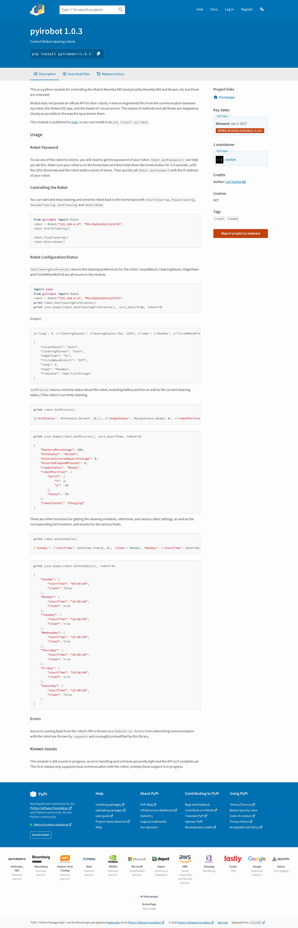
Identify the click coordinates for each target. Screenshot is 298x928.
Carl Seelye (233, 181)
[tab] (44, 74)
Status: (51, 825)
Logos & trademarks (153, 821)
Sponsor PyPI (194, 821)
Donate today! (40, 835)
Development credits (199, 827)
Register (247, 9)
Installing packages (108, 804)
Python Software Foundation (49, 808)
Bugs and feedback (197, 804)
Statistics (146, 816)
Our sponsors (149, 827)
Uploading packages (109, 810)
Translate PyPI (194, 816)
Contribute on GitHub (199, 810)
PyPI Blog (146, 804)
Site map (223, 923)
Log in (229, 9)
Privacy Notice (239, 821)
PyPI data (222, 116)
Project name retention (111, 821)
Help (200, 9)
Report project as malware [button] (240, 233)
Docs (214, 9)
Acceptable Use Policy (244, 827)
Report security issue (243, 810)
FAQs (99, 827)
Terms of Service (241, 804)
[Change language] (262, 9)
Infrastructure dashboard (156, 810)
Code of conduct (241, 816)
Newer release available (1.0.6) (240, 130)
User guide (103, 816)
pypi (74, 122)
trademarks (113, 923)
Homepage (227, 97)
